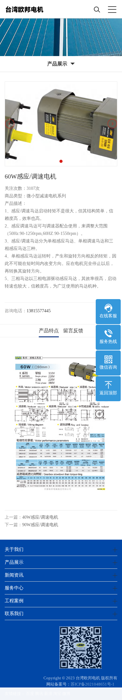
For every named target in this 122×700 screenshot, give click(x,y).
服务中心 (14, 587)
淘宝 (57, 693)
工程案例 (14, 600)
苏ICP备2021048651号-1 (92, 684)
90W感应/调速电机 (40, 524)
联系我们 (14, 613)
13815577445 (39, 311)
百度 (30, 693)
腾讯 (39, 693)
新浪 (48, 693)
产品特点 (49, 330)
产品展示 (14, 562)
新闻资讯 (14, 575)
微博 (66, 693)
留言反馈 (73, 330)
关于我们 (14, 549)
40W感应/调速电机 (40, 517)
